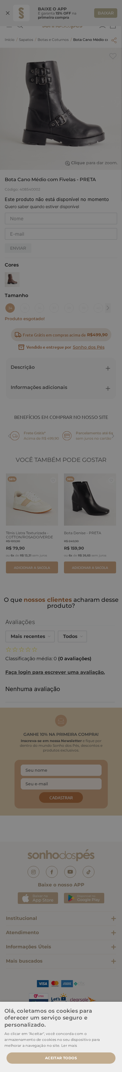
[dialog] (61, 536)
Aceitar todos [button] (61, 1058)
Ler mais (69, 1045)
